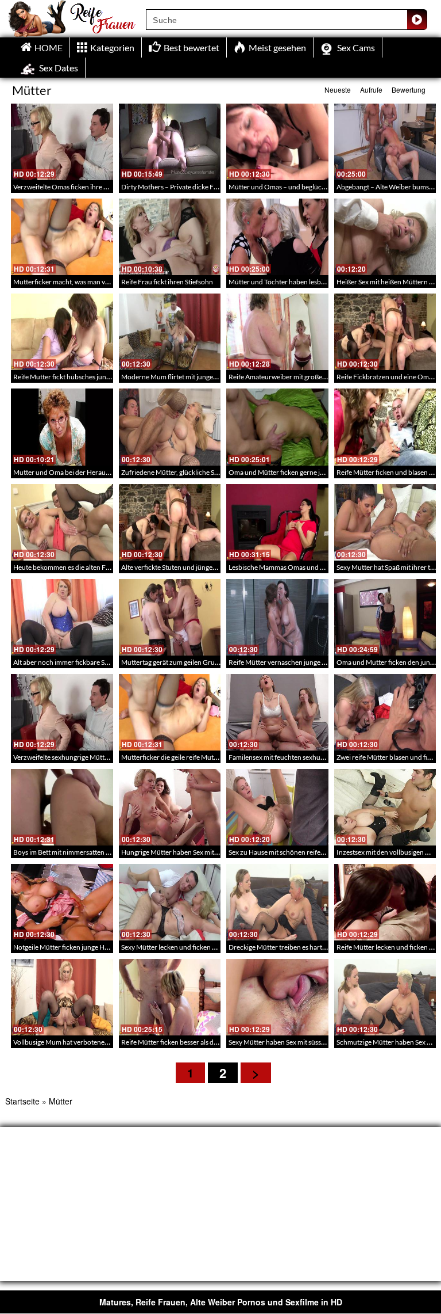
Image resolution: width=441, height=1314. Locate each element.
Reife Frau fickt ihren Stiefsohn (167, 281)
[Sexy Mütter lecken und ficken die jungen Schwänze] (170, 902)
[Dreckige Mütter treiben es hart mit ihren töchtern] (277, 902)
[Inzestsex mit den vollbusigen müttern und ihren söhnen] (385, 807)
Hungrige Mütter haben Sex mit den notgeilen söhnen (200, 852)
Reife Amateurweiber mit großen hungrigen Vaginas (305, 376)
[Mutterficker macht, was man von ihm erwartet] (62, 237)
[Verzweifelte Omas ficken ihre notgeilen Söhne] (62, 142)
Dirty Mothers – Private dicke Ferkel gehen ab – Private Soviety (214, 186)
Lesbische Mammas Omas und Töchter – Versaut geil (306, 567)
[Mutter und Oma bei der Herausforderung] (62, 427)
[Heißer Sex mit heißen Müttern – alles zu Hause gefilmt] (385, 237)
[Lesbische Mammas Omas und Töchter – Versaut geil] (277, 522)
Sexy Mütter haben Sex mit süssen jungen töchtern (303, 1042)
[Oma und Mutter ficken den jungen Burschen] (385, 617)
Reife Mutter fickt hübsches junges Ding (72, 376)
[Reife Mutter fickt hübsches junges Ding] (62, 332)
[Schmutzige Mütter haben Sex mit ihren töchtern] (385, 997)
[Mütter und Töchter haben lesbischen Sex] (277, 237)
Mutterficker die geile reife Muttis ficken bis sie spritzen (203, 757)
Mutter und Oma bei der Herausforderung (76, 472)
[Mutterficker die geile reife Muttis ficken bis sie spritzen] (170, 712)
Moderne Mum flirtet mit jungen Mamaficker (187, 376)
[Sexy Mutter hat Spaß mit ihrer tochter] (385, 522)
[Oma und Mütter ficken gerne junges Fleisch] (277, 427)
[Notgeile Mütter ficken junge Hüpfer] (62, 902)
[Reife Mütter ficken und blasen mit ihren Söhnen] (385, 427)
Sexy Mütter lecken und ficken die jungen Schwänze (197, 947)
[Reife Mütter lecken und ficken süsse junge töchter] (385, 902)
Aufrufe (371, 89)
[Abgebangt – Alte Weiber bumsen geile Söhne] (385, 142)
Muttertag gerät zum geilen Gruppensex (180, 662)
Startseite (22, 1101)
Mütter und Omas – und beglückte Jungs (289, 186)
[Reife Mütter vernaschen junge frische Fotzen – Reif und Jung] (277, 617)
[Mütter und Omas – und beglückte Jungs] (277, 142)
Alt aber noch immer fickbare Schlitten (70, 662)
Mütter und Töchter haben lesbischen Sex (290, 281)
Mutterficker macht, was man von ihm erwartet (83, 281)
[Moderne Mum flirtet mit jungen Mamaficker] (170, 332)
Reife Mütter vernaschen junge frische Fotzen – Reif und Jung (320, 662)
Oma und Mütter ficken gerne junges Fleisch (294, 472)
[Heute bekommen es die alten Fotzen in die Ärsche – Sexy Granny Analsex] (62, 522)
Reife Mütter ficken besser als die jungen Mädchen (195, 1042)
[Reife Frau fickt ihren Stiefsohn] (170, 237)
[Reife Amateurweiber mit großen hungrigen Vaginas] (277, 332)
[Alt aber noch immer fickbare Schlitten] (62, 617)
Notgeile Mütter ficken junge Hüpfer (67, 947)
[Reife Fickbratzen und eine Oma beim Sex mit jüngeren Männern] (385, 332)
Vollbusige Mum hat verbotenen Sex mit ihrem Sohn (90, 1042)
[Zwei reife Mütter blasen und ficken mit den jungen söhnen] (385, 712)
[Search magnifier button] (417, 19)
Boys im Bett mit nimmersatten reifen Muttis (78, 852)
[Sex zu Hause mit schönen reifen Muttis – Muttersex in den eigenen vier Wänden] (277, 807)
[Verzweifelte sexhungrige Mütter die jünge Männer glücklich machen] (62, 712)
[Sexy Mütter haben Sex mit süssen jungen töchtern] (277, 997)
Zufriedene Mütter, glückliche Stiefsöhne (181, 472)
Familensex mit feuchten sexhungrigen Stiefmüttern (305, 757)
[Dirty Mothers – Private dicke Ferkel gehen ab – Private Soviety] (170, 142)
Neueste (337, 89)
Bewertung (408, 89)
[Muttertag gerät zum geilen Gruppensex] (170, 617)
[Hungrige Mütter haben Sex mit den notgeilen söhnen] (170, 807)
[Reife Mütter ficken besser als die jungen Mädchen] (170, 997)
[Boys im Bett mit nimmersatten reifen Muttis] (62, 807)
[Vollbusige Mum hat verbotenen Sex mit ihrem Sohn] (62, 997)
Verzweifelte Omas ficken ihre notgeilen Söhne (82, 186)
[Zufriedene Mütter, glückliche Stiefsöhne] (170, 427)
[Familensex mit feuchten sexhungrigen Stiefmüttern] (277, 712)
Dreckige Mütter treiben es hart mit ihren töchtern (303, 947)
